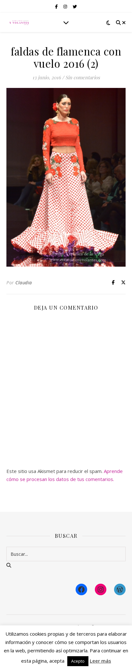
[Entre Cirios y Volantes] (19, 22)
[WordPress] (120, 589)
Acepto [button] (78, 661)
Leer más (100, 660)
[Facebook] (81, 589)
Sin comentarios (82, 77)
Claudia (23, 282)
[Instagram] (100, 589)
